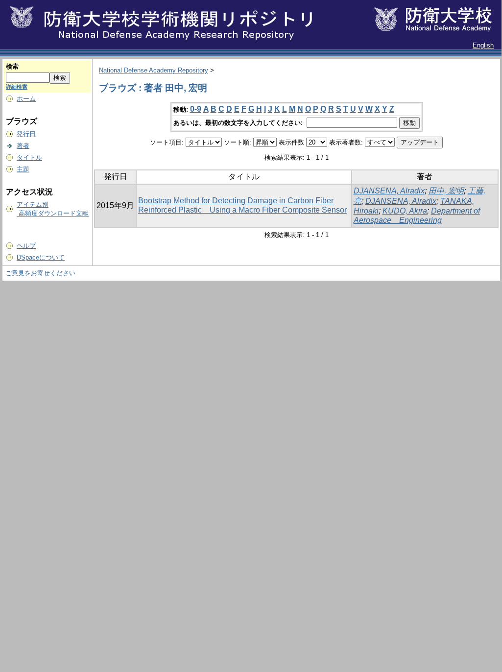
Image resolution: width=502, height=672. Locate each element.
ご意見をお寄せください (40, 273)
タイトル (29, 157)
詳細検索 (16, 87)
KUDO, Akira (404, 211)
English (483, 45)
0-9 (195, 109)
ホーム (26, 98)
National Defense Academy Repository (153, 70)
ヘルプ (26, 245)
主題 (23, 169)
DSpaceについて (41, 257)
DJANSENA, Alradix (389, 191)
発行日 (26, 134)
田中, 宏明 (446, 191)
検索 (12, 66)
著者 (23, 145)
